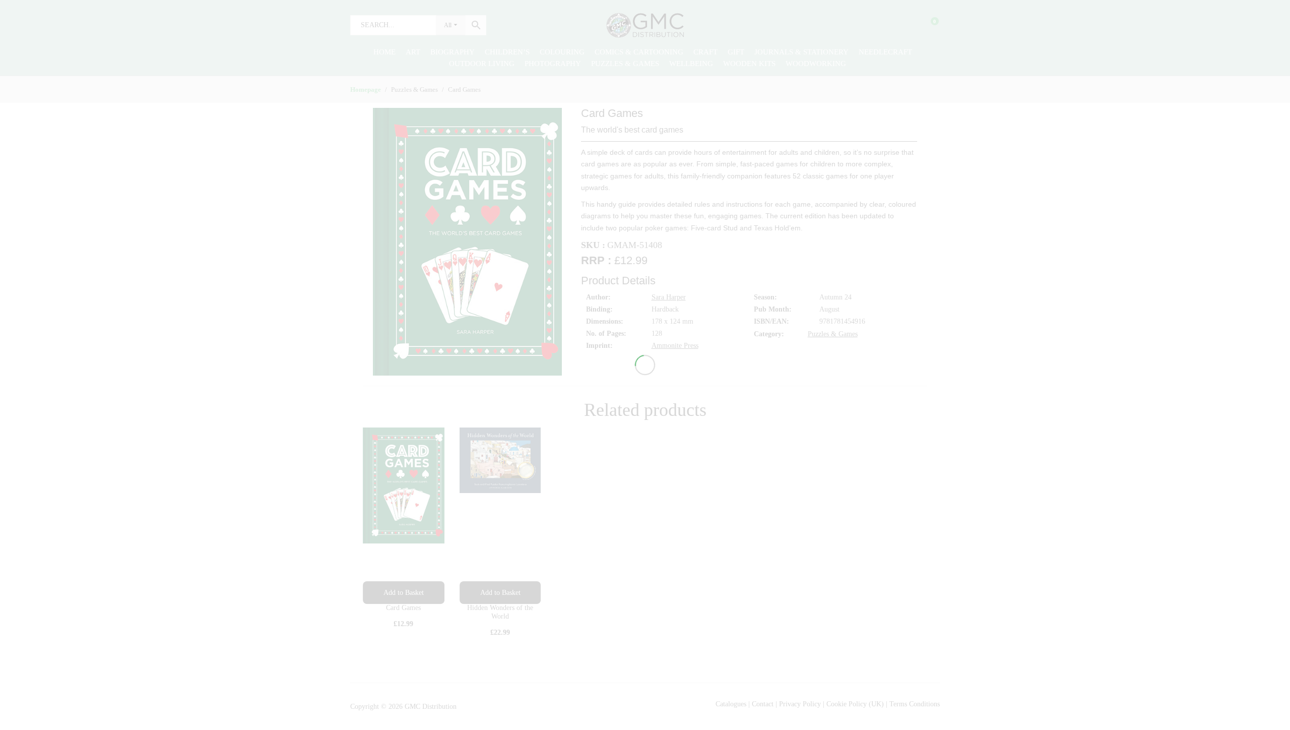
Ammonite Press (675, 345)
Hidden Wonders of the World (500, 612)
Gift (736, 52)
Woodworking (816, 63)
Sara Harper (669, 297)
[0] (928, 25)
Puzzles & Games (625, 63)
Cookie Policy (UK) (855, 704)
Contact (764, 704)
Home (384, 52)
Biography (452, 52)
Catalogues (731, 704)
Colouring (562, 52)
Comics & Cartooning (639, 52)
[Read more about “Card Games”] (403, 592)
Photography (553, 63)
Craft (705, 52)
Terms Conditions (914, 704)
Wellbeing (691, 63)
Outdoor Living (481, 63)
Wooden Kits (749, 63)
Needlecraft (885, 52)
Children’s (507, 52)
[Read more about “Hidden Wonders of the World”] (500, 592)
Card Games (403, 608)
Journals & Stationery (801, 52)
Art (413, 52)
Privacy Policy (800, 704)
